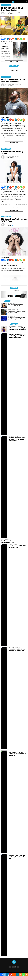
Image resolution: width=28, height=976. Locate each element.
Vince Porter (8, 225)
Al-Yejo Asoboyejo (10, 13)
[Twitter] (5, 39)
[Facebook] (2, 39)
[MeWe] (16, 39)
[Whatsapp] (21, 39)
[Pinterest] (10, 39)
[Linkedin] (8, 39)
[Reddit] (13, 39)
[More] (23, 39)
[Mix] (18, 39)
